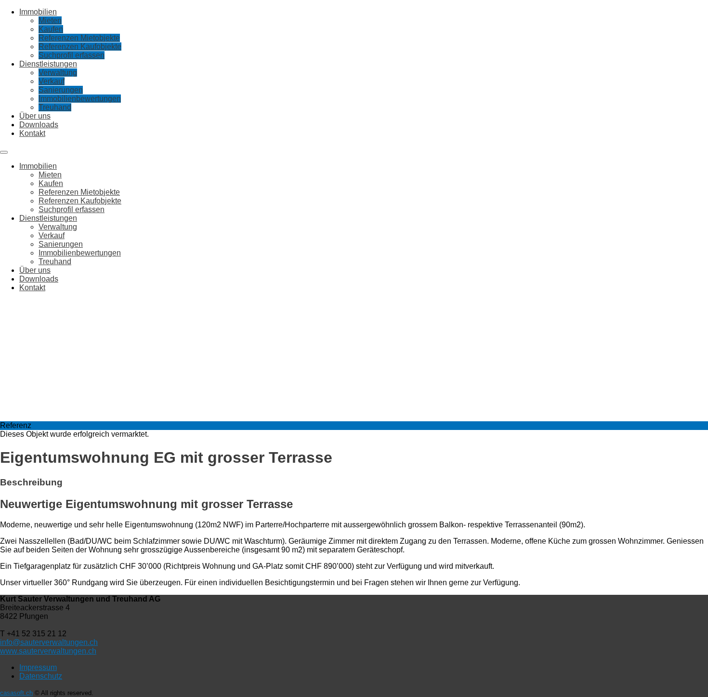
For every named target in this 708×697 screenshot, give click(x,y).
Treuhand (55, 107)
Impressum (38, 667)
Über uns (35, 116)
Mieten (50, 20)
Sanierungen (61, 90)
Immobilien (38, 12)
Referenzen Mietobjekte (79, 38)
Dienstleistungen (48, 64)
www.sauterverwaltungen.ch (48, 651)
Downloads (38, 125)
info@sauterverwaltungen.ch (49, 642)
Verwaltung (58, 72)
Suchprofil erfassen (72, 55)
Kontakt (32, 133)
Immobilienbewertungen (80, 98)
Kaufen (51, 29)
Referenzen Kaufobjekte (80, 46)
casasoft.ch (16, 693)
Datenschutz (40, 676)
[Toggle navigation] (4, 152)
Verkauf (52, 81)
